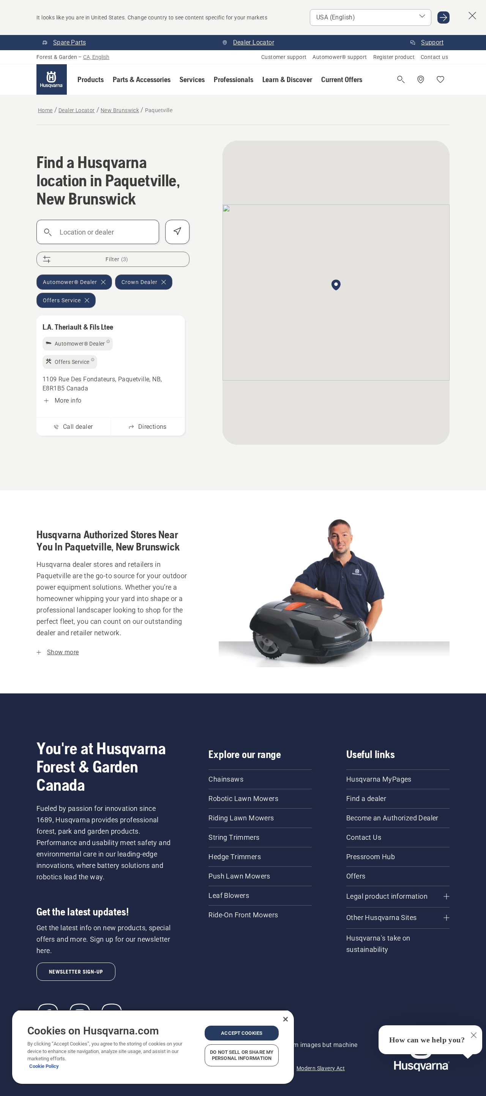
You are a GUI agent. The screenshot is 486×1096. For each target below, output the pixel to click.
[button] (90, 79)
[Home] (51, 79)
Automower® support (339, 57)
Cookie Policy (44, 1066)
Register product (394, 57)
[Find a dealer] (421, 79)
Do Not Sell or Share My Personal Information (241, 1055)
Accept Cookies (241, 1033)
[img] (78, 344)
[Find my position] (177, 232)
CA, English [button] (96, 57)
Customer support (283, 57)
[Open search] (401, 79)
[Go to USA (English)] (443, 17)
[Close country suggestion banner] (472, 16)
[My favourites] (440, 79)
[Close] (285, 1019)
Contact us (434, 57)
